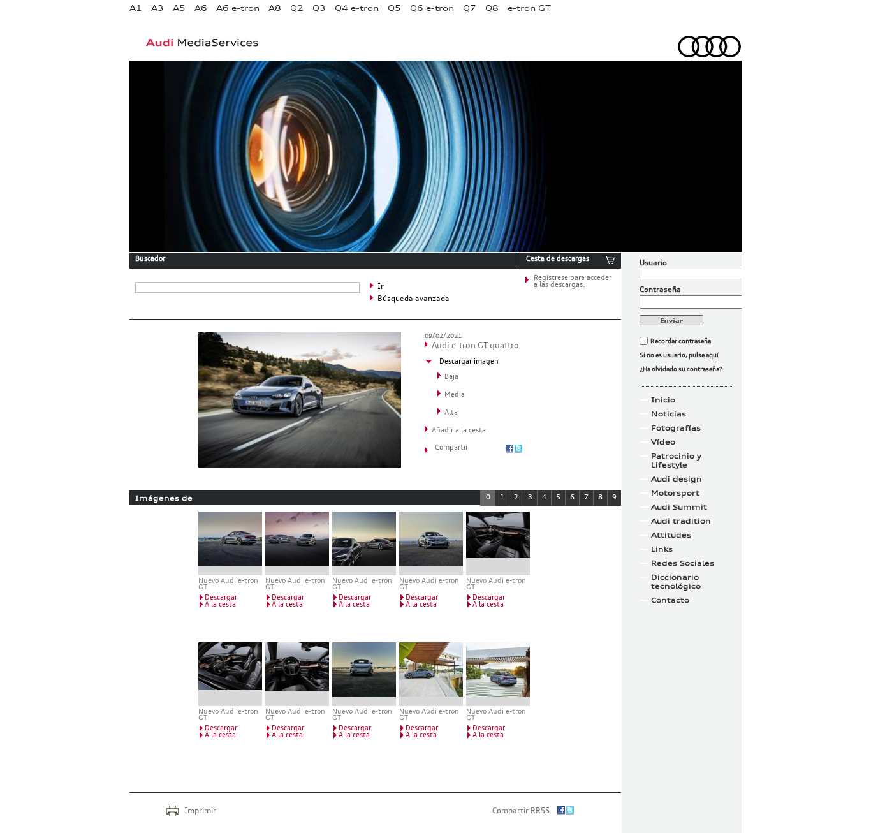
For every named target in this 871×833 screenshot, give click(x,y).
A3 (157, 8)
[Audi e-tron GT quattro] (299, 465)
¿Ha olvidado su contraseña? (681, 369)
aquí (712, 355)
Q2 (297, 8)
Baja (451, 377)
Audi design (676, 479)
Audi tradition (681, 521)
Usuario (653, 263)
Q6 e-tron (432, 8)
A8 (274, 8)
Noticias (668, 413)
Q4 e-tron (357, 8)
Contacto (670, 600)
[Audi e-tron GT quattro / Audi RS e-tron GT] (297, 543)
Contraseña (660, 290)
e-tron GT (529, 8)
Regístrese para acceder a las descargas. (572, 282)
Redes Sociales (682, 563)
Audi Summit (679, 507)
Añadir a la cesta (459, 430)
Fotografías (676, 428)
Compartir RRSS (521, 811)
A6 (200, 8)
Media (454, 395)
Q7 (469, 8)
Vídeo (663, 442)
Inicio (663, 399)
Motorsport (675, 493)
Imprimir (200, 811)
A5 (179, 8)
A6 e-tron (238, 8)
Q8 (492, 8)
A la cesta (220, 604)
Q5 (394, 8)
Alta (451, 412)
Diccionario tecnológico (676, 582)
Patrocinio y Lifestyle (676, 460)
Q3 (319, 8)
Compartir (451, 448)
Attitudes (671, 535)
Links (662, 549)
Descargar (221, 597)
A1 (135, 8)
